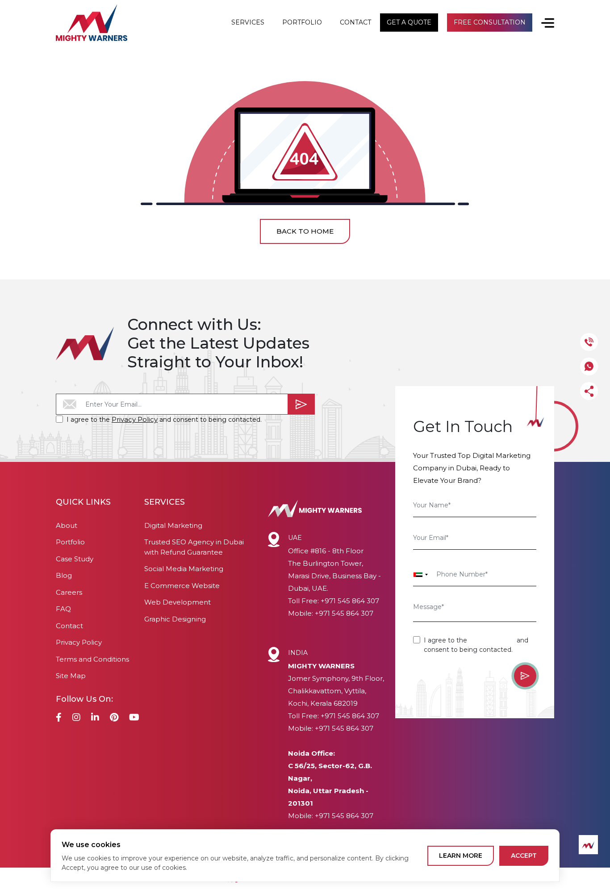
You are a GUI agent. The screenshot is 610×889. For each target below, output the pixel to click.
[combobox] (421, 575)
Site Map (71, 675)
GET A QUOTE (409, 22)
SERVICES (247, 22)
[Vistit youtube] (134, 718)
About (66, 525)
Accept (524, 856)
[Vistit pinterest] (114, 718)
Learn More (460, 856)
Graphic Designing (175, 619)
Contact (69, 625)
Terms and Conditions (92, 659)
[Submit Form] (301, 404)
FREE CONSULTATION (490, 22)
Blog (64, 575)
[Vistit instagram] (76, 718)
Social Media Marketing (183, 568)
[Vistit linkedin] (95, 718)
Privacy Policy (135, 419)
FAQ (63, 609)
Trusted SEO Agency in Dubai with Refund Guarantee (194, 547)
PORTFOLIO (302, 22)
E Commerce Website (182, 585)
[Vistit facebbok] (59, 718)
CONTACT (355, 22)
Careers (69, 592)
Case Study (74, 559)
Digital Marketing (173, 525)
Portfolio (70, 542)
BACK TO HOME (305, 231)
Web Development (177, 602)
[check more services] (543, 22)
